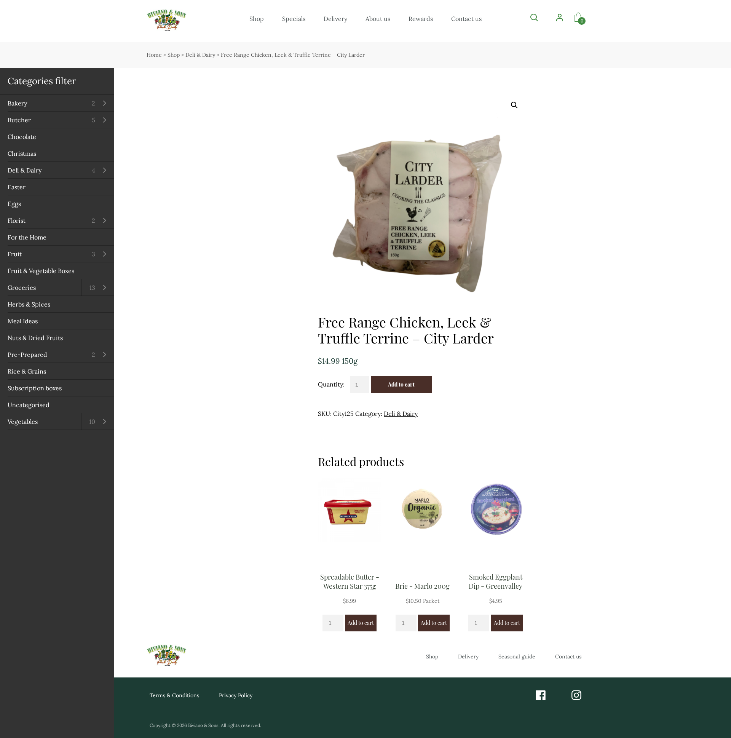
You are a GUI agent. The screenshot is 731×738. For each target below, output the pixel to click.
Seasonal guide (516, 656)
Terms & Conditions (174, 695)
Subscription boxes (35, 388)
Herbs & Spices (29, 304)
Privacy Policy (235, 695)
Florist (17, 220)
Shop (256, 18)
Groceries (22, 287)
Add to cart (401, 384)
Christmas (22, 153)
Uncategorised (28, 405)
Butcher (19, 120)
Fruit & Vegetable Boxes (41, 271)
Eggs (14, 204)
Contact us (466, 18)
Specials (293, 18)
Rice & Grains (27, 371)
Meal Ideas (23, 321)
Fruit (15, 254)
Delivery (335, 18)
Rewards (421, 18)
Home (154, 54)
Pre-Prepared (27, 354)
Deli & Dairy (24, 170)
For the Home (27, 237)
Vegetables (23, 421)
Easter (17, 187)
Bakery (17, 103)
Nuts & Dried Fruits (35, 338)
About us (378, 18)
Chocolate (22, 137)
